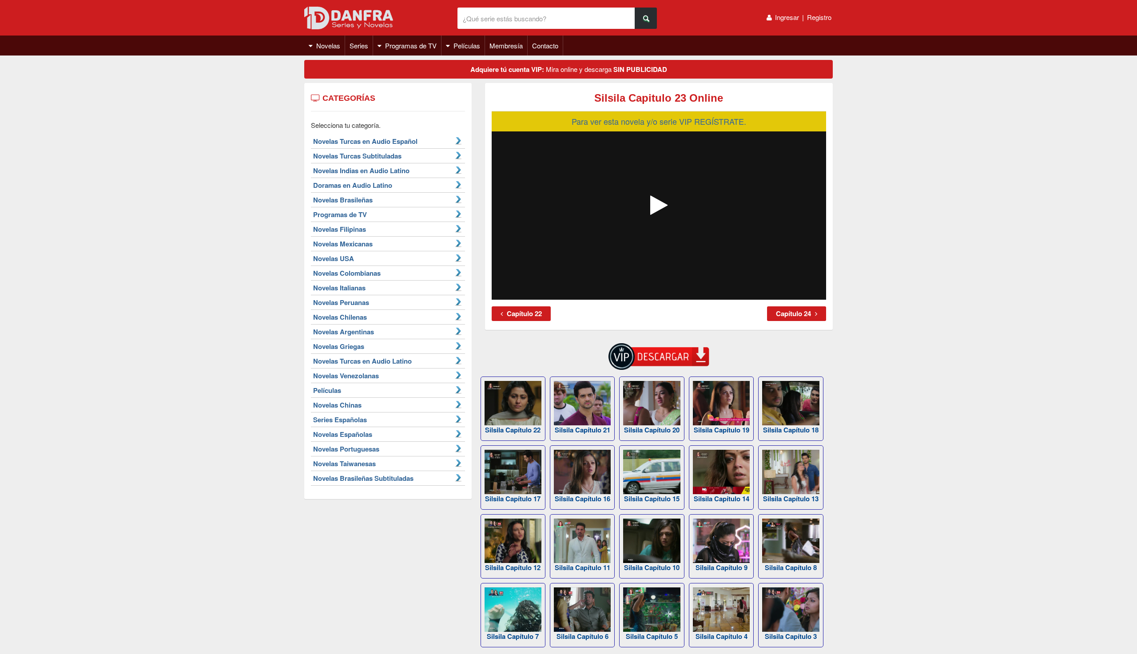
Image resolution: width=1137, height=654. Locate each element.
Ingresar (787, 17)
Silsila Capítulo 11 (582, 567)
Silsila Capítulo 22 (513, 430)
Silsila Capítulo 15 (652, 498)
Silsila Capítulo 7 (513, 636)
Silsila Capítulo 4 (721, 636)
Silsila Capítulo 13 (791, 498)
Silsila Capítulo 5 (652, 636)
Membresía (506, 45)
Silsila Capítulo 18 (791, 430)
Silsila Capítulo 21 (582, 430)
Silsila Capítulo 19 (721, 430)
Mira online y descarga (568, 69)
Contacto (545, 45)
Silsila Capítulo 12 (513, 567)
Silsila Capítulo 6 (582, 636)
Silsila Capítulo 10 (652, 567)
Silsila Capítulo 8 (791, 567)
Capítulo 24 (794, 313)
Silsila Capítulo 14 (721, 498)
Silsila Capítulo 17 (513, 498)
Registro (819, 17)
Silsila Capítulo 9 (721, 567)
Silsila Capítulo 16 (582, 498)
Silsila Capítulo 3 (791, 636)
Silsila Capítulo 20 (652, 430)
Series (359, 45)
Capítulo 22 (523, 313)
